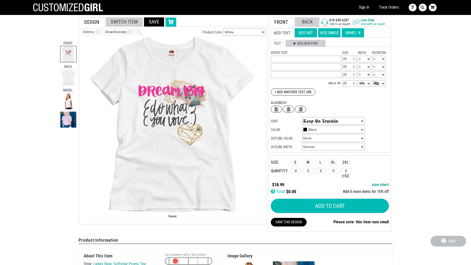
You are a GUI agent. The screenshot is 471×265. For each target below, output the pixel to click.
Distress (89, 32)
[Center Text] (288, 109)
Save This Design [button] (288, 222)
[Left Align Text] (276, 109)
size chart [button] (380, 184)
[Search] (424, 7)
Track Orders (389, 7)
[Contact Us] (414, 7)
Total (280, 191)
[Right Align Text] (300, 109)
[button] (68, 101)
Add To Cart (330, 206)
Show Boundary (116, 32)
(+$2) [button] (345, 176)
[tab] (68, 54)
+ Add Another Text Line (293, 92)
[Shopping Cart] (434, 7)
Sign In (364, 7)
